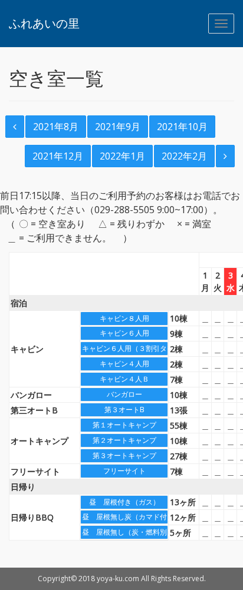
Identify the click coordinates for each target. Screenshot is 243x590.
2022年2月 (184, 156)
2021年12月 (57, 156)
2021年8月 (55, 126)
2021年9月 (117, 126)
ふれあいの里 (44, 23)
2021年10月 (182, 126)
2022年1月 (122, 156)
